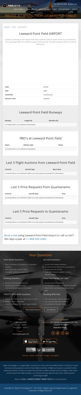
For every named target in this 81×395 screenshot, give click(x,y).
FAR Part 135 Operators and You (16, 283)
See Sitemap (51, 310)
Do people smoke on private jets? (16, 272)
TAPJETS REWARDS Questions (17, 294)
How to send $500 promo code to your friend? (21, 299)
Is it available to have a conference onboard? (60, 286)
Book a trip (10, 235)
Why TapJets (18, 9)
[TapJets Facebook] (53, 333)
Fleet (55, 9)
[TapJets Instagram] (62, 333)
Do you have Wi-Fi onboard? (54, 283)
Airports (7, 27)
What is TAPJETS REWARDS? (14, 302)
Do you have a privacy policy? (15, 286)
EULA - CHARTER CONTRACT (31, 379)
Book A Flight (31, 9)
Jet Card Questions (51, 260)
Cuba (14, 27)
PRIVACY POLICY (47, 379)
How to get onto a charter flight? (16, 269)
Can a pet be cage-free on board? (56, 302)
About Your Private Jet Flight (55, 278)
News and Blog (45, 9)
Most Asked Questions (14, 260)
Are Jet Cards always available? (55, 264)
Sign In (75, 9)
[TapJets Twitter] (58, 333)
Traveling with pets (51, 294)
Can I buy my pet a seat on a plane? (57, 299)
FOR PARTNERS (63, 9)
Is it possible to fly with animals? (56, 304)
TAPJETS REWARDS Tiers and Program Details (21, 304)
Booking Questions (12, 278)
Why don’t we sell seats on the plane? (18, 288)
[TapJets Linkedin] (67, 333)
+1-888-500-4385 (36, 239)
